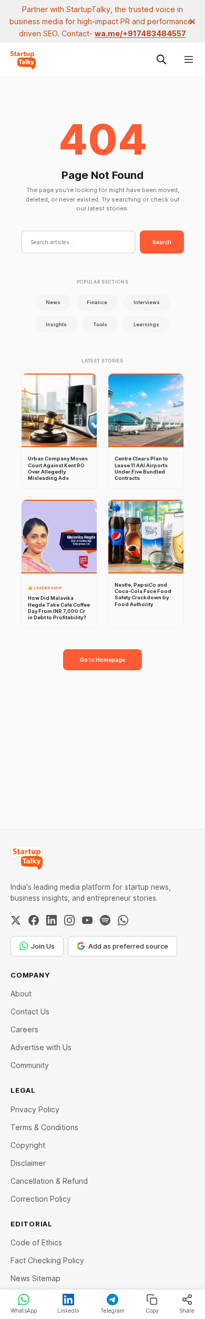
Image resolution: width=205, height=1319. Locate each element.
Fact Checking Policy (47, 1260)
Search (161, 242)
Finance (97, 302)
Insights (56, 324)
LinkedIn (68, 1310)
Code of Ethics (36, 1242)
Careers (24, 1029)
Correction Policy (41, 1198)
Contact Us (30, 1011)
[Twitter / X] (16, 920)
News (53, 302)
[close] (192, 21)
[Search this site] (161, 59)
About (21, 993)
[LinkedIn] (51, 920)
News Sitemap (35, 1278)
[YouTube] (87, 920)
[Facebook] (33, 920)
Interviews (147, 302)
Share (186, 1310)
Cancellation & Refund (49, 1180)
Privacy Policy (35, 1109)
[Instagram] (69, 920)
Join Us (43, 946)
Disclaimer (28, 1163)
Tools (100, 324)
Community (30, 1065)
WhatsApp (24, 1310)
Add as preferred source (128, 946)
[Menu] (188, 59)
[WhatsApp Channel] (123, 920)
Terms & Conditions (44, 1127)
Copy (152, 1310)
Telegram (112, 1310)
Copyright (28, 1145)
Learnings (146, 324)
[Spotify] (105, 920)
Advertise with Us (41, 1047)
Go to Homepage (102, 660)
